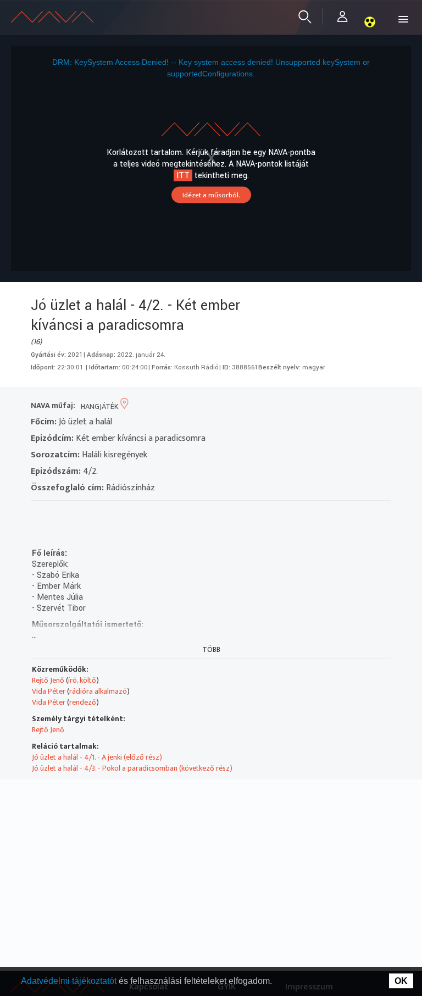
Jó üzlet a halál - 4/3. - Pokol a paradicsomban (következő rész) (132, 768)
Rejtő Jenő (48, 680)
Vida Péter (48, 691)
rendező (82, 702)
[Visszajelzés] (138, 514)
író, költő (82, 680)
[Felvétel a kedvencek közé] (39, 514)
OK (401, 981)
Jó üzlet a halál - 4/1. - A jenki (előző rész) (97, 757)
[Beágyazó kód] (98, 514)
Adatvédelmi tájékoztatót (70, 981)
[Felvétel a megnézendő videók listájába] (59, 514)
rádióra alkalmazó (98, 691)
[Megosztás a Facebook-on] (118, 514)
